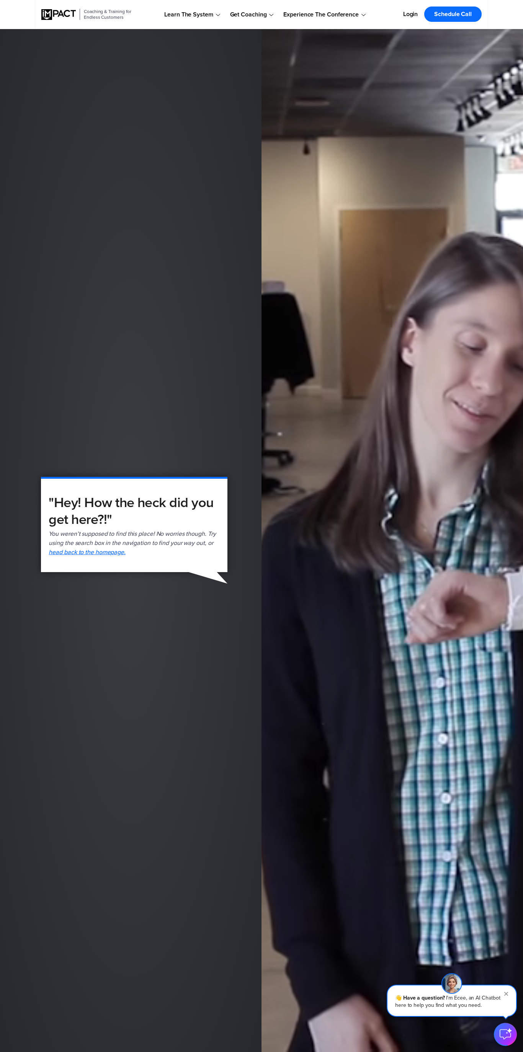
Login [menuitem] (410, 14)
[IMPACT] (58, 14)
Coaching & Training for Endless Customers (107, 14)
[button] (452, 1001)
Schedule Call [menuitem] (453, 14)
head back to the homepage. (87, 552)
